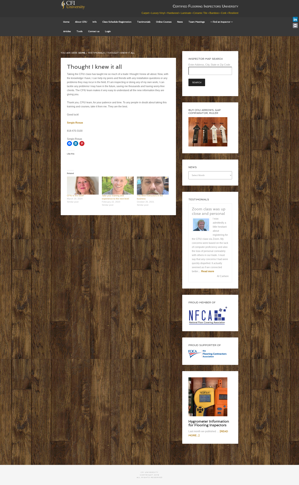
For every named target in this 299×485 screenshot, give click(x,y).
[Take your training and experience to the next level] (118, 186)
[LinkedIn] (295, 19)
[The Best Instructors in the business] (153, 186)
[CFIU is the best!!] (83, 186)
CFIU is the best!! (75, 195)
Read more (207, 271)
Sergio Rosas (75, 122)
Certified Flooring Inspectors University (78, 8)
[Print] (295, 25)
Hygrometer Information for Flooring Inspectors (208, 423)
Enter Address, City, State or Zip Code (209, 64)
